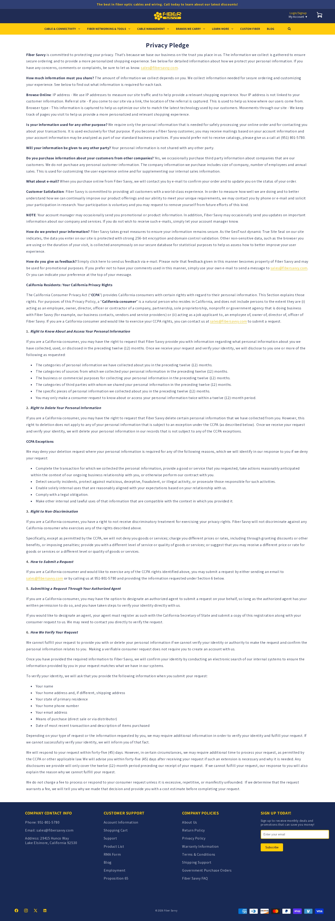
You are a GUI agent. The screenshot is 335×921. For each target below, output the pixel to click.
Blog (108, 862)
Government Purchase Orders (207, 870)
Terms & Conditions (198, 854)
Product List (114, 846)
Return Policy (193, 830)
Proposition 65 (116, 878)
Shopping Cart (116, 830)
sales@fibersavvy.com (159, 67)
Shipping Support (196, 862)
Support (110, 838)
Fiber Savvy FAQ (195, 878)
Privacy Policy (193, 838)
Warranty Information (200, 846)
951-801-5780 (48, 822)
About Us (189, 822)
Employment (115, 870)
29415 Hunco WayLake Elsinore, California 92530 (51, 840)
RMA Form (112, 854)
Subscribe (271, 847)
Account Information (121, 822)
